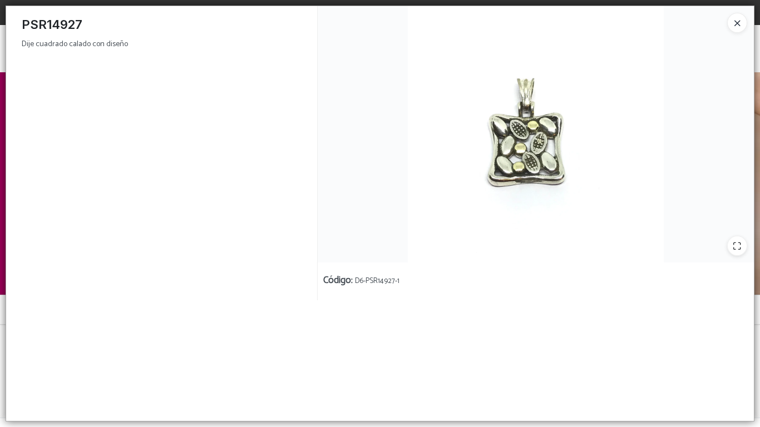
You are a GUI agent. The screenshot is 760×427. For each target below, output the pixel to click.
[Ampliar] (737, 246)
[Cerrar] (737, 23)
